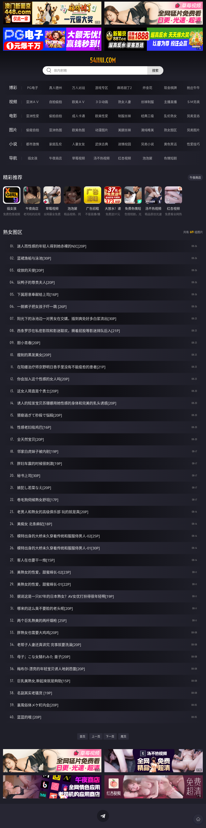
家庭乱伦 (55, 144)
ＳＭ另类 (193, 102)
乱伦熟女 (170, 116)
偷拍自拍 (55, 116)
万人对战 (78, 88)
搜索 (155, 70)
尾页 (123, 736)
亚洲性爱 (32, 116)
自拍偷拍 (55, 102)
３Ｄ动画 (101, 102)
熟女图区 (170, 130)
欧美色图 (78, 130)
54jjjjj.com (103, 60)
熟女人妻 (124, 102)
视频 (13, 101)
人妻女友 (78, 144)
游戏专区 (101, 88)
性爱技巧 (193, 144)
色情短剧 (170, 158)
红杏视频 (124, 158)
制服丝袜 (124, 116)
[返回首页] (198, 819)
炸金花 (147, 88)
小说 (13, 144)
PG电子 (32, 88)
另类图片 (193, 130)
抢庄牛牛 (193, 88)
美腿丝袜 (124, 130)
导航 (13, 158)
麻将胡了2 (124, 88)
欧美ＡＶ (78, 102)
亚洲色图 (55, 130)
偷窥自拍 (32, 130)
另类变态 (193, 116)
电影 (13, 116)
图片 (13, 130)
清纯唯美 (147, 130)
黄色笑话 (170, 144)
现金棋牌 (170, 88)
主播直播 (170, 102)
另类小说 (147, 144)
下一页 (110, 736)
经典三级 (147, 116)
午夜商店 (55, 158)
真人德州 (55, 88)
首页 (82, 736)
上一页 (96, 736)
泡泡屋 (147, 158)
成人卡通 (78, 116)
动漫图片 (101, 130)
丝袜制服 (147, 102)
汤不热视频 (102, 158)
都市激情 (32, 144)
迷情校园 (124, 144)
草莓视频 (78, 158)
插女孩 (32, 158)
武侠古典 (101, 144)
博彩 (13, 87)
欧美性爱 (101, 116)
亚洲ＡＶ (32, 102)
